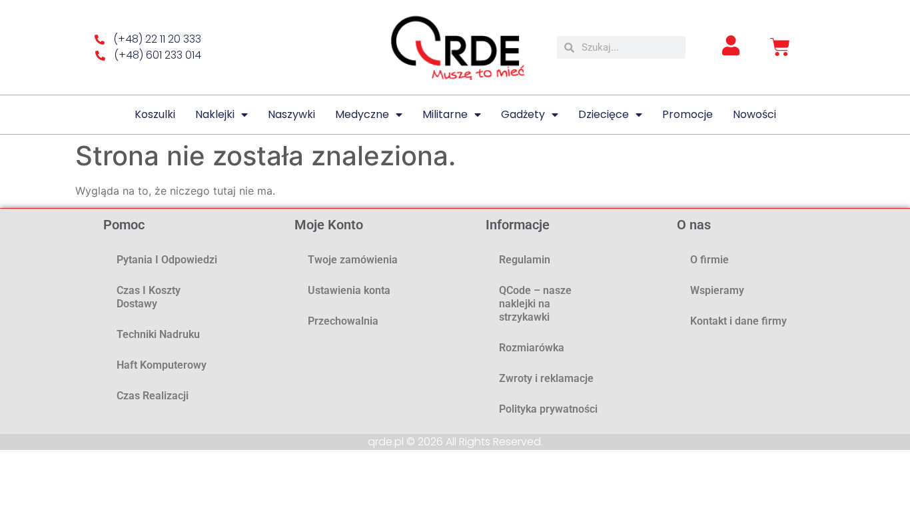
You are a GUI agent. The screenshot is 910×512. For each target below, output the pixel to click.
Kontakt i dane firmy (738, 321)
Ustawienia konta (349, 290)
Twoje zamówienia (353, 259)
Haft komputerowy (162, 365)
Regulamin (524, 259)
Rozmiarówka (531, 347)
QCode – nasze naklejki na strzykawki (535, 303)
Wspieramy (717, 290)
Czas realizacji (153, 395)
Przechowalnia (343, 321)
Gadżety (523, 114)
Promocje (687, 114)
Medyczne (362, 114)
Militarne (445, 114)
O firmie (709, 259)
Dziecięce (603, 114)
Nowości (754, 114)
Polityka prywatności (548, 409)
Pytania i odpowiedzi (167, 259)
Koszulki (155, 114)
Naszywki (291, 114)
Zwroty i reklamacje (546, 378)
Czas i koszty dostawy (149, 297)
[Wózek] (780, 47)
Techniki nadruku (158, 334)
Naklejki (214, 114)
